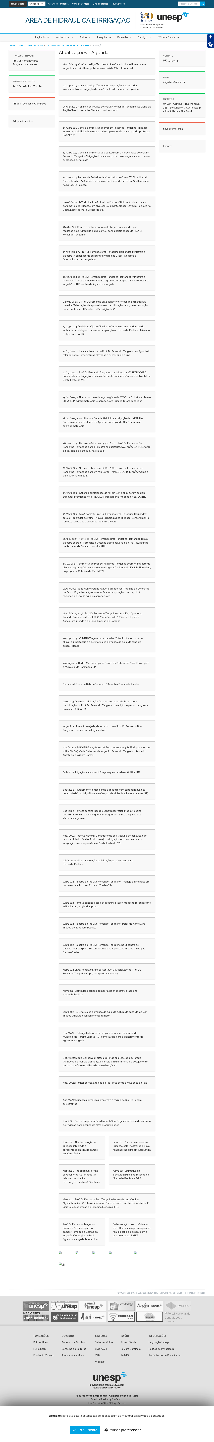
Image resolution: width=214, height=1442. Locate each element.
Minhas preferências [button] (125, 1430)
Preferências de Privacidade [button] (165, 1355)
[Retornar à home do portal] (173, 17)
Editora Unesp (41, 1342)
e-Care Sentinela (131, 1349)
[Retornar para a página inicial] (107, 1381)
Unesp (12, 45)
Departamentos (35, 45)
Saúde (125, 1336)
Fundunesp (39, 1349)
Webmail (100, 1361)
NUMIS (125, 1355)
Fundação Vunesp (43, 1355)
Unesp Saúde (128, 1342)
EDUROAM (101, 1349)
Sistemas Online (104, 1342)
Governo (68, 1336)
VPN (97, 1355)
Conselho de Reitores (74, 1349)
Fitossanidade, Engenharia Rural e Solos (67, 45)
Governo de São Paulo (74, 1342)
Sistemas (101, 1336)
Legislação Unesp (159, 1342)
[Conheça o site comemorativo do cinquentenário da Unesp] (146, 17)
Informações (158, 1336)
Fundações (41, 1336)
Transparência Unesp (73, 1355)
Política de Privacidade (162, 1349)
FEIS (21, 45)
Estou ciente (87, 1430)
